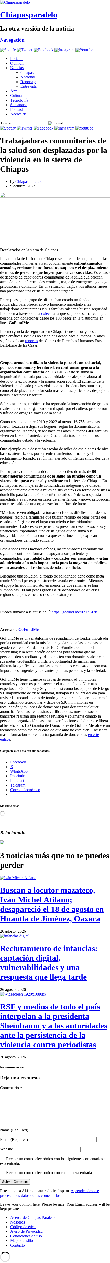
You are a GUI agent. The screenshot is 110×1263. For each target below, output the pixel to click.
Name (14, 1130)
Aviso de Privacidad (26, 1231)
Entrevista (28, 86)
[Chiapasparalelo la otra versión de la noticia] (55, 2)
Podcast (16, 109)
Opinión (17, 63)
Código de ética (23, 1227)
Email (14, 1139)
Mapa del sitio (21, 1240)
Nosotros (17, 1222)
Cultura (16, 95)
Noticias (17, 68)
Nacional (27, 77)
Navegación (12, 40)
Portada (16, 58)
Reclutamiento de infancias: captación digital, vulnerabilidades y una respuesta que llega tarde (49, 962)
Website (6, 1149)
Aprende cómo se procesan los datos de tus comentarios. (49, 1193)
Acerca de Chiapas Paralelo (32, 1217)
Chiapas (27, 72)
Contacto (17, 1245)
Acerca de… (20, 114)
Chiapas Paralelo (28, 181)
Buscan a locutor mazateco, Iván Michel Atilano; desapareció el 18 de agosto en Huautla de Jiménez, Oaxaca (52, 904)
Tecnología (19, 100)
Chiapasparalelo (28, 14)
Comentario (11, 1088)
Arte (13, 91)
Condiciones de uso (26, 1236)
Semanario (18, 105)
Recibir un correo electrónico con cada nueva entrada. (49, 1172)
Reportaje (28, 81)
